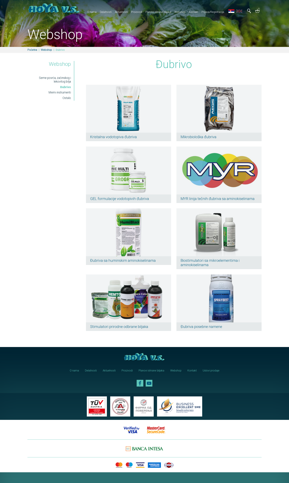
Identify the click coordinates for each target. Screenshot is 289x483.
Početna (32, 49)
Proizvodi (136, 12)
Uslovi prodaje (211, 370)
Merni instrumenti (60, 92)
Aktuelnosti (121, 12)
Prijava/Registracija (213, 12)
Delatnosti (106, 12)
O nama (92, 12)
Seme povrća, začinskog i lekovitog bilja (55, 79)
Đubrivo (65, 87)
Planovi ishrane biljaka (158, 12)
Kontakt (193, 12)
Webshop (180, 12)
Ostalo (67, 98)
